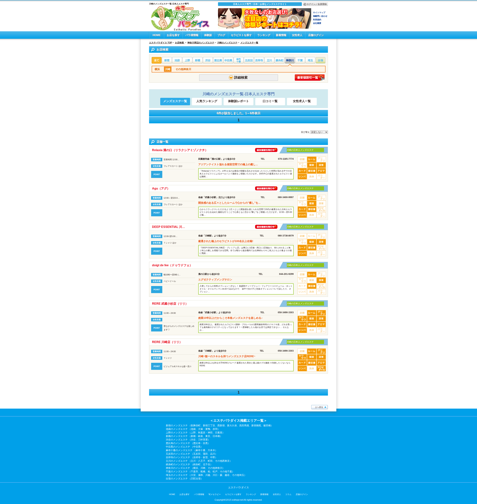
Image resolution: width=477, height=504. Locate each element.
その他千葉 (226, 471)
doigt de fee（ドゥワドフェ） (172, 265)
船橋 (202, 471)
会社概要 (317, 23)
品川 (212, 453)
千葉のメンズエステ (177, 471)
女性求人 (297, 35)
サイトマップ (319, 12)
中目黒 (196, 446)
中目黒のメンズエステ (178, 446)
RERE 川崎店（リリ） (167, 342)
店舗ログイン (316, 35)
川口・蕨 (217, 475)
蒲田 (205, 453)
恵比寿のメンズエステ (178, 443)
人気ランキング (206, 101)
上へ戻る (319, 407)
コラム (288, 494)
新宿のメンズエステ (177, 425)
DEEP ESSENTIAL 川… (168, 226)
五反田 (196, 453)
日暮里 (218, 432)
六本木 (211, 450)
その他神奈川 (183, 69)
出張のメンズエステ (177, 478)
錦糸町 (196, 464)
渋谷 (193, 439)
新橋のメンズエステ (177, 436)
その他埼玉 (238, 475)
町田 (210, 460)
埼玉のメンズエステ (177, 475)
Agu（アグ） (161, 188)
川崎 (167, 69)
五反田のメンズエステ (178, 453)
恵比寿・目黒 (200, 443)
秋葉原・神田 (205, 432)
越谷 (227, 475)
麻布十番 (200, 450)
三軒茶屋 (203, 439)
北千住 (206, 464)
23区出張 (196, 478)
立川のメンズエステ (177, 460)
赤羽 (215, 429)
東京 (207, 436)
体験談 (208, 35)
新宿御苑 (256, 425)
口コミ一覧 (270, 101)
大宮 (193, 475)
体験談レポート (238, 101)
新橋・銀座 (197, 436)
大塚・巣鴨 (204, 429)
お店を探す (173, 35)
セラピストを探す (241, 35)
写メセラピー (215, 494)
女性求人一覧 (302, 101)
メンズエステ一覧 (175, 101)
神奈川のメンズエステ (178, 468)
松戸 (215, 471)
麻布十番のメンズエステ (179, 450)
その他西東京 (222, 460)
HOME (156, 35)
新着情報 (281, 35)
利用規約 (317, 19)
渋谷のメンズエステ (177, 439)
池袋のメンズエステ (177, 429)
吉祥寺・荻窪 (200, 457)
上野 (193, 432)
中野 (212, 457)
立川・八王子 (198, 460)
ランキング (263, 35)
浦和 (200, 475)
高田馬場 (244, 425)
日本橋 (216, 436)
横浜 (157, 69)
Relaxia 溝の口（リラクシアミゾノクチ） (180, 150)
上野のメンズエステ (177, 432)
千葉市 (194, 471)
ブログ (221, 35)
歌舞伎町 (195, 425)
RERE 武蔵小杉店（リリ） (170, 303)
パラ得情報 (191, 35)
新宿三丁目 (209, 425)
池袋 (193, 429)
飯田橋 (267, 425)
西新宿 (221, 425)
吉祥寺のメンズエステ (178, 457)
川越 (207, 475)
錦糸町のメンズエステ (178, 464)
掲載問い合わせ (320, 16)
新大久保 (232, 425)
